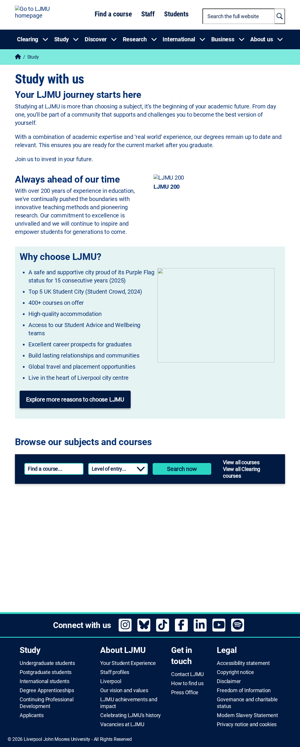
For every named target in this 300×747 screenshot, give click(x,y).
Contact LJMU (187, 674)
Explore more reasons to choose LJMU (75, 399)
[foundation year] (215, 575)
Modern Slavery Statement (247, 715)
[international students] (80, 575)
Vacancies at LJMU (122, 724)
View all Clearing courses (241, 472)
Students (176, 14)
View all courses (241, 462)
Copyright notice (235, 672)
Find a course (113, 14)
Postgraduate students (45, 672)
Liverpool (110, 681)
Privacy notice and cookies (247, 724)
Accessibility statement (243, 663)
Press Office (184, 692)
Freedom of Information (244, 690)
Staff (148, 14)
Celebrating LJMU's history (130, 715)
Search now (182, 468)
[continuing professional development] (215, 540)
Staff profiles (114, 672)
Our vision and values (124, 690)
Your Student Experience (128, 663)
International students (44, 681)
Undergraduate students (47, 663)
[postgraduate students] (215, 505)
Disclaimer (229, 681)
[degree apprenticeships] (80, 540)
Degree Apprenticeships (47, 690)
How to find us (187, 683)
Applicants (32, 715)
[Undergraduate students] (80, 505)
